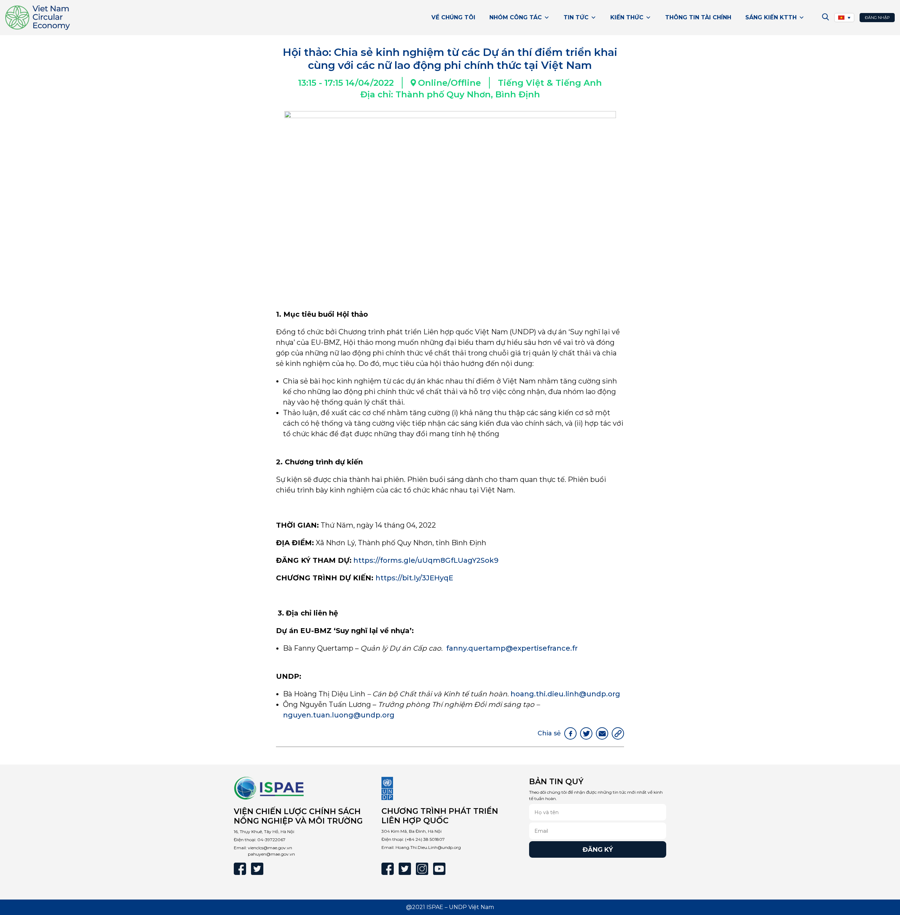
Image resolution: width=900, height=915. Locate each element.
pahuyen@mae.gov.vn (271, 854)
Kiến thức (626, 17)
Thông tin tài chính (698, 17)
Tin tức (576, 17)
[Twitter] (257, 869)
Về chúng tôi (453, 17)
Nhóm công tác (515, 17)
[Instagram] (422, 869)
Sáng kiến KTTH (771, 17)
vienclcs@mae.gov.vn (270, 847)
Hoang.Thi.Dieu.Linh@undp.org (428, 847)
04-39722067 (271, 839)
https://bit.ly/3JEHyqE (415, 578)
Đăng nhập (877, 17)
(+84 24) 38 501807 (425, 839)
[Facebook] (240, 869)
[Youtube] (439, 869)
